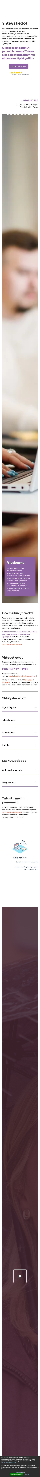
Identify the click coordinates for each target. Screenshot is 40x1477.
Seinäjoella (28, 680)
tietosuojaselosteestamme (8, 1462)
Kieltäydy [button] (27, 1474)
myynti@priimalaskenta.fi (12, 644)
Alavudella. (6, 682)
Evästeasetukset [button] (20, 1472)
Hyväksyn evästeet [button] (16, 1474)
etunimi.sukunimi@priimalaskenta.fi (23, 676)
